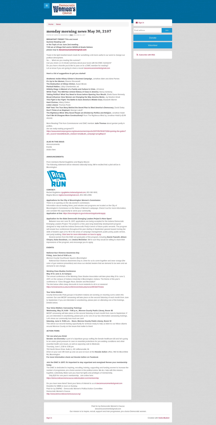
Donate (152, 37)
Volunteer (153, 45)
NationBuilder (164, 418)
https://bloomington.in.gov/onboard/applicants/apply (84, 213)
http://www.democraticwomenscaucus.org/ (63, 394)
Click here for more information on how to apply (81, 234)
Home (50, 24)
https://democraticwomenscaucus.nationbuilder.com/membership (72, 378)
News (58, 24)
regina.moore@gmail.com (68, 195)
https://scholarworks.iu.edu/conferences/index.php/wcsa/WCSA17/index (75, 287)
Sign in (141, 23)
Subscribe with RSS (147, 55)
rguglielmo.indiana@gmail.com (73, 192)
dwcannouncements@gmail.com (72, 50)
